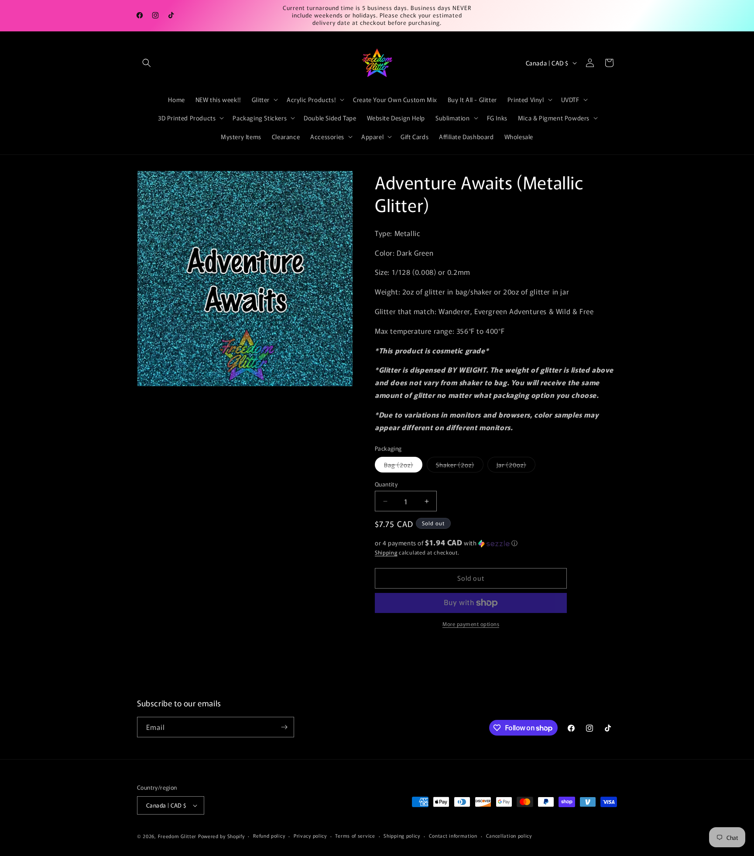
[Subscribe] (284, 727)
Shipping (386, 552)
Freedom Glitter (177, 835)
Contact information (453, 835)
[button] (146, 62)
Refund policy (269, 835)
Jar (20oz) (516, 466)
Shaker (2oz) (459, 466)
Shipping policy (402, 835)
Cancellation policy (509, 835)
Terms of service (355, 835)
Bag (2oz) (403, 466)
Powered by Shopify (221, 835)
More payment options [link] (470, 623)
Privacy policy (310, 835)
